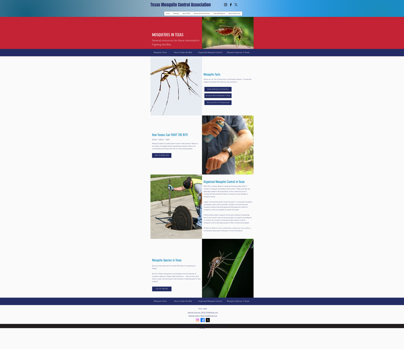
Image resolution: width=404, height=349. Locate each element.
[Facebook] (231, 5)
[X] (236, 5)
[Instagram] (226, 5)
